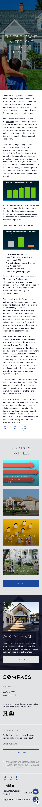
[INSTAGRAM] (11, 777)
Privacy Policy (19, 767)
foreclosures (16, 348)
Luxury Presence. (31, 793)
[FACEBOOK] (5, 777)
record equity (18, 354)
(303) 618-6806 (9, 692)
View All (21, 583)
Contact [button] (21, 659)
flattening (10, 122)
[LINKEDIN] (17, 777)
